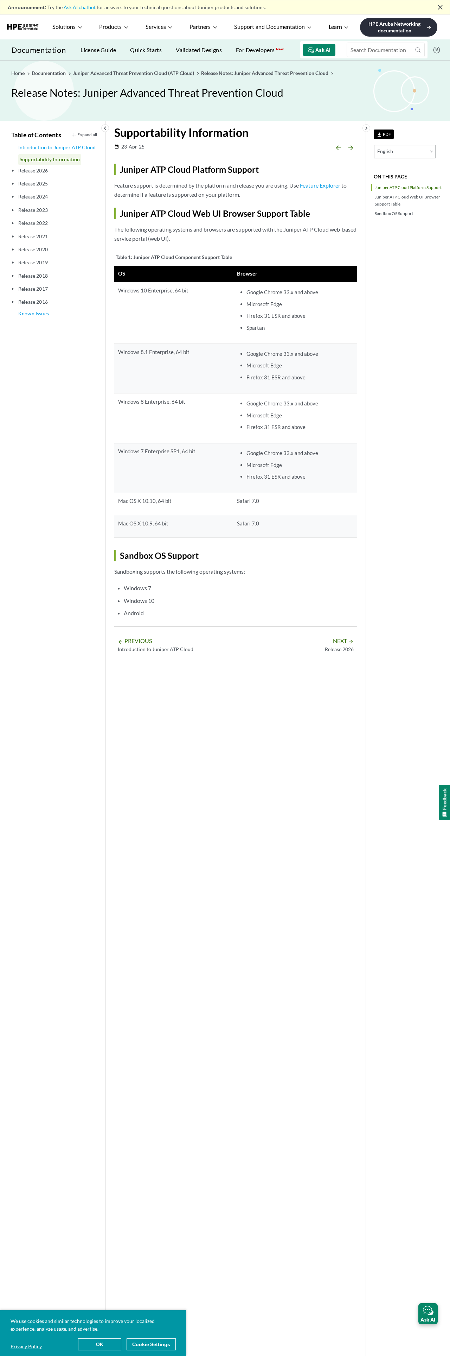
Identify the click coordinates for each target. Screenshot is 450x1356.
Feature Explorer (320, 185)
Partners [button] (200, 27)
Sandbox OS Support (394, 213)
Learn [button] (335, 27)
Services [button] (156, 27)
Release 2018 (33, 276)
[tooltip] (384, 134)
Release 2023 (33, 210)
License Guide (98, 49)
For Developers (260, 49)
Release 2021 (33, 236)
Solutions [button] (64, 27)
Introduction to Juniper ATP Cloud (57, 147)
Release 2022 (33, 223)
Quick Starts (146, 49)
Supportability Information (50, 159)
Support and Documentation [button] (269, 27)
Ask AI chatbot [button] (80, 7)
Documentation (38, 50)
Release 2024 (33, 197)
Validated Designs (199, 49)
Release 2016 (33, 302)
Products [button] (110, 27)
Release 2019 (33, 262)
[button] (428, 1313)
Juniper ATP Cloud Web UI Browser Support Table (407, 200)
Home (18, 73)
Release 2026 (33, 171)
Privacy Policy (26, 1346)
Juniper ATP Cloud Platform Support (408, 187)
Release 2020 (33, 249)
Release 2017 (33, 289)
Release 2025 (33, 184)
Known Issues (33, 313)
